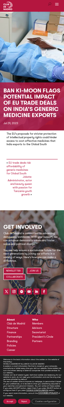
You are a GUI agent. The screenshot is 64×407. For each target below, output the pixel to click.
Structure (12, 328)
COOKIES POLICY (48, 393)
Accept (10, 401)
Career (11, 350)
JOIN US (34, 270)
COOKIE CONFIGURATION (37, 390)
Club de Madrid (16, 323)
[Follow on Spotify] (21, 291)
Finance (11, 332)
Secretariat (39, 332)
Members (37, 323)
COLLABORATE (14, 276)
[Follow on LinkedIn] (36, 291)
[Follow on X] (6, 291)
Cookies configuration (45, 401)
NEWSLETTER (13, 270)
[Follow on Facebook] (44, 291)
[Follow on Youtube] (29, 291)
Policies (11, 345)
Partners (37, 341)
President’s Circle (42, 336)
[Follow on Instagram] (14, 291)
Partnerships (14, 336)
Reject (24, 401)
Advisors (37, 328)
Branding (12, 341)
